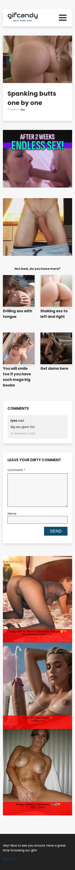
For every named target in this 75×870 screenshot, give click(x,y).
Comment (16, 470)
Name (12, 513)
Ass (23, 109)
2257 (15, 859)
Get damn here (54, 368)
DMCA (6, 859)
